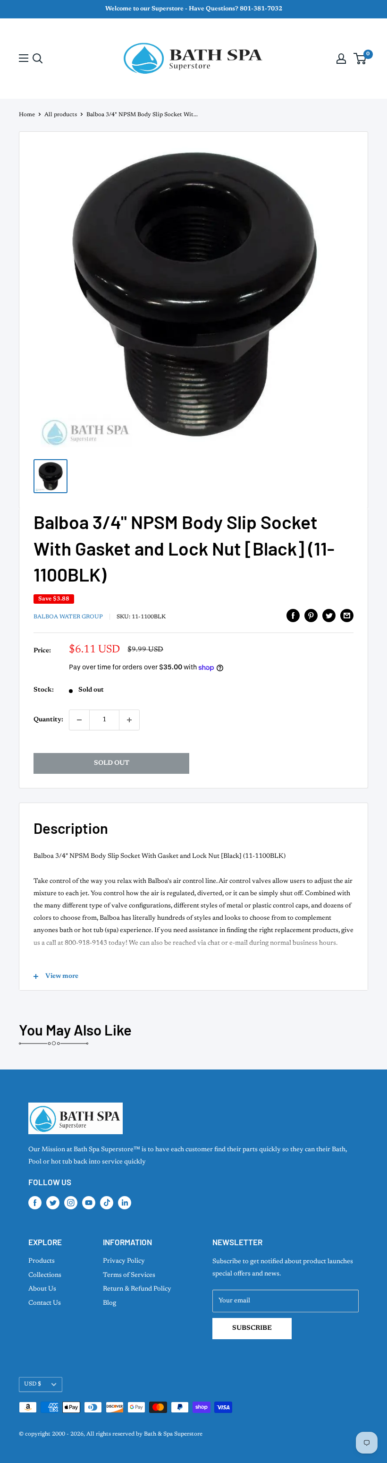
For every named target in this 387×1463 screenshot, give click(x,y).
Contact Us (44, 1303)
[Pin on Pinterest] (311, 615)
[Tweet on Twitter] (329, 615)
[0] (360, 58)
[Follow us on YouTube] (88, 1202)
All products (60, 115)
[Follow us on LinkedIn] (124, 1202)
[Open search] (38, 58)
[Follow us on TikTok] (106, 1202)
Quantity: (48, 720)
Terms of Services (129, 1275)
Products (41, 1261)
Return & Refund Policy (137, 1289)
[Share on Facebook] (293, 615)
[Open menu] (23, 58)
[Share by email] (346, 615)
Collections (44, 1275)
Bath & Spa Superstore (173, 1434)
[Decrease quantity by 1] (79, 720)
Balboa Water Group (68, 617)
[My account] (341, 58)
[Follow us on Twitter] (52, 1202)
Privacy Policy (124, 1261)
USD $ (32, 1384)
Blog (109, 1303)
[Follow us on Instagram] (70, 1202)
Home (27, 115)
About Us (42, 1289)
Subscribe (252, 1328)
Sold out (111, 763)
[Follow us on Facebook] (35, 1202)
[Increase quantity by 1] (129, 720)
